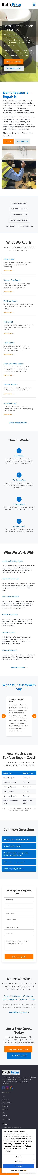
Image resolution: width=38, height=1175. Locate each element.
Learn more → (9, 270)
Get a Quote (22, 141)
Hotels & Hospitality (10, 614)
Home (4, 1096)
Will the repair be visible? (12, 846)
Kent (4, 999)
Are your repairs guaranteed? (14, 869)
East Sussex (16, 996)
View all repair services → (19, 423)
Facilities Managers (9, 650)
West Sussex (28, 996)
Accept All (18, 1166)
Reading (32, 1007)
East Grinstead (7, 1004)
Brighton (17, 1004)
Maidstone (6, 1007)
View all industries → (19, 667)
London (32, 999)
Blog (3, 1112)
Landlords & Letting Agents (12, 561)
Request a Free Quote (18, 1049)
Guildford (25, 1004)
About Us (5, 1109)
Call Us (8, 141)
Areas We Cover (7, 1103)
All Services (5, 1099)
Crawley (32, 1004)
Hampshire (13, 999)
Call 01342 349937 (13, 62)
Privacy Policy (6, 1119)
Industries (5, 1106)
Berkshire (23, 999)
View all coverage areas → (19, 1012)
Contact (4, 1116)
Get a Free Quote (13, 68)
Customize (19, 1156)
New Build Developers (10, 597)
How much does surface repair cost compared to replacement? (16, 854)
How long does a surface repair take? (17, 839)
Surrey (6, 996)
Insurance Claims (8, 632)
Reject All (18, 1161)
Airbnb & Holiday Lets (10, 579)
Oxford (25, 1007)
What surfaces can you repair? (14, 862)
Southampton (16, 1007)
